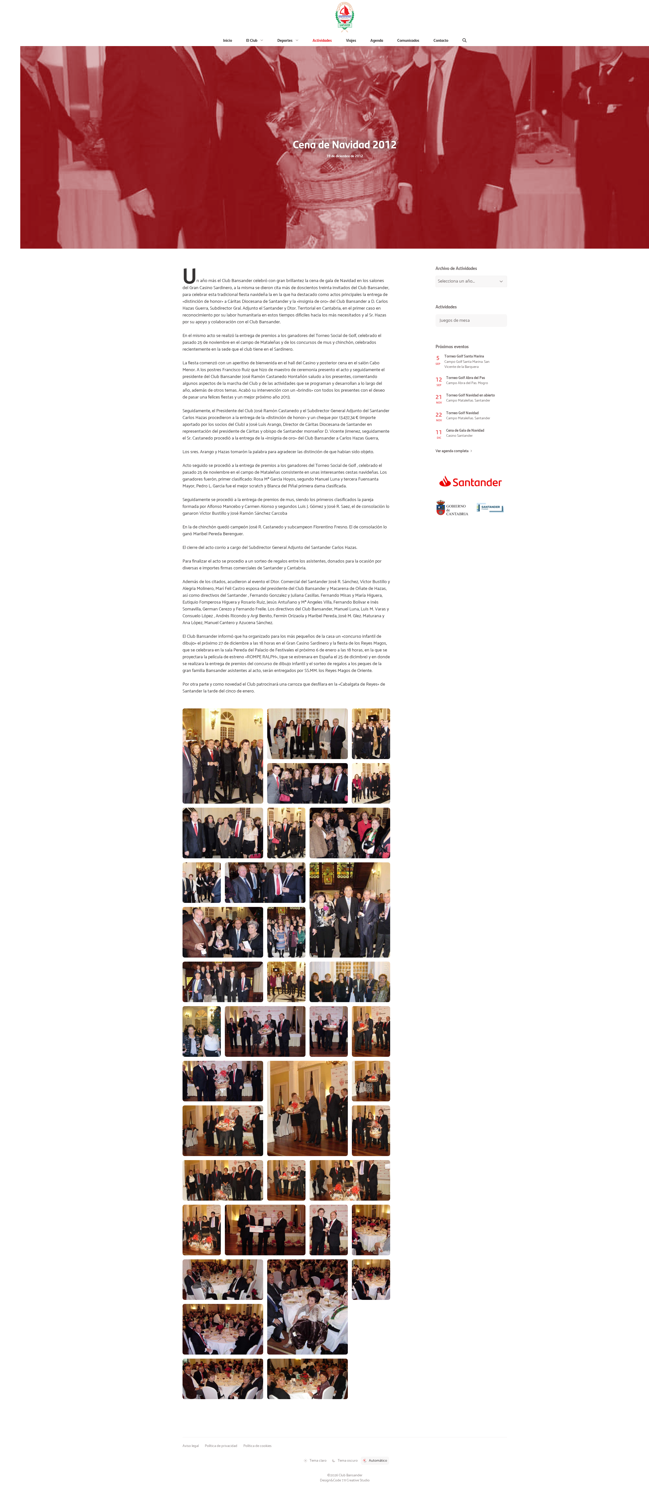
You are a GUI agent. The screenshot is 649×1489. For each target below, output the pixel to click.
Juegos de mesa (455, 320)
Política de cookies (257, 1445)
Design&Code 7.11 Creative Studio (345, 1480)
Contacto (441, 40)
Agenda (376, 40)
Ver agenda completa (452, 451)
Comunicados (408, 40)
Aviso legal (191, 1445)
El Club (251, 40)
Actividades (322, 40)
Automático (378, 1461)
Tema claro (318, 1461)
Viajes (351, 40)
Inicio (227, 40)
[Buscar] (464, 40)
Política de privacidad (221, 1445)
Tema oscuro (348, 1461)
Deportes (285, 40)
